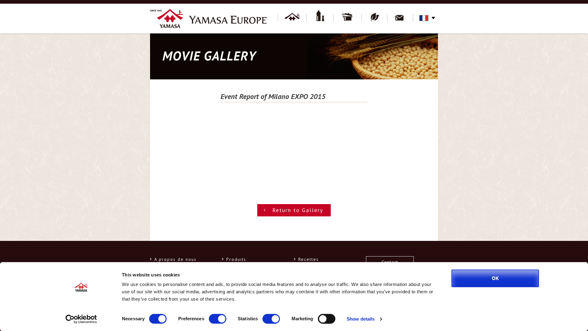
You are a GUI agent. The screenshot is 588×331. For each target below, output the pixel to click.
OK (495, 278)
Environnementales (374, 18)
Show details (361, 318)
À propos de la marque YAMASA (292, 18)
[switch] (217, 319)
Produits (320, 18)
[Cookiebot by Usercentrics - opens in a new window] (81, 319)
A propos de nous (175, 259)
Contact (400, 18)
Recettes (348, 18)
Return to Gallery (297, 210)
